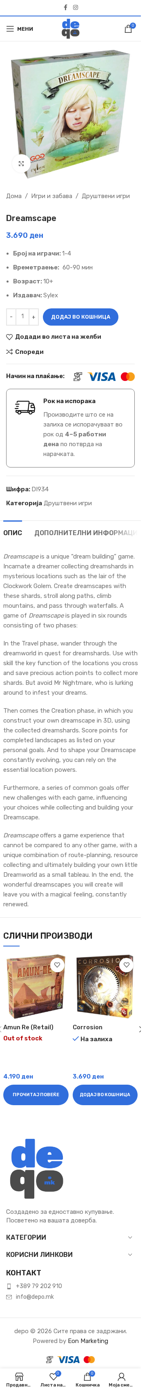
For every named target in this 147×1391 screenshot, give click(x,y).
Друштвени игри (106, 196)
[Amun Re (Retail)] (36, 986)
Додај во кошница (80, 317)
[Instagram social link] (75, 8)
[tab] (12, 531)
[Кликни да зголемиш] (21, 163)
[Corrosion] (105, 986)
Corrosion (87, 1027)
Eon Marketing (88, 1341)
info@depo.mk (35, 1296)
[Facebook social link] (66, 8)
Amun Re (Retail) (28, 1027)
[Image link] (36, 1168)
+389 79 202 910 (39, 1286)
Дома (14, 196)
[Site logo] (70, 28)
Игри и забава (51, 196)
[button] (105, 1095)
